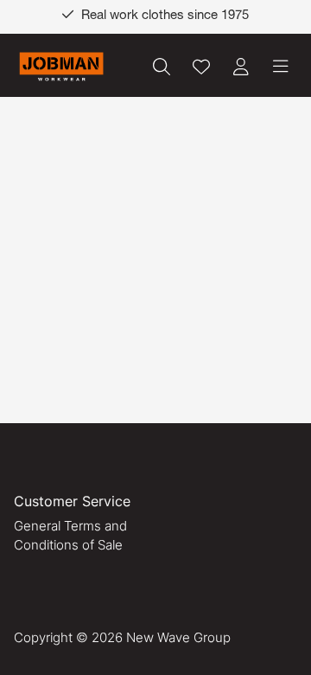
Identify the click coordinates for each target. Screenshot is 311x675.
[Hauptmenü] (280, 66)
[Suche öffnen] (161, 66)
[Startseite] (61, 67)
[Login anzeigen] (241, 66)
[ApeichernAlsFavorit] (201, 66)
